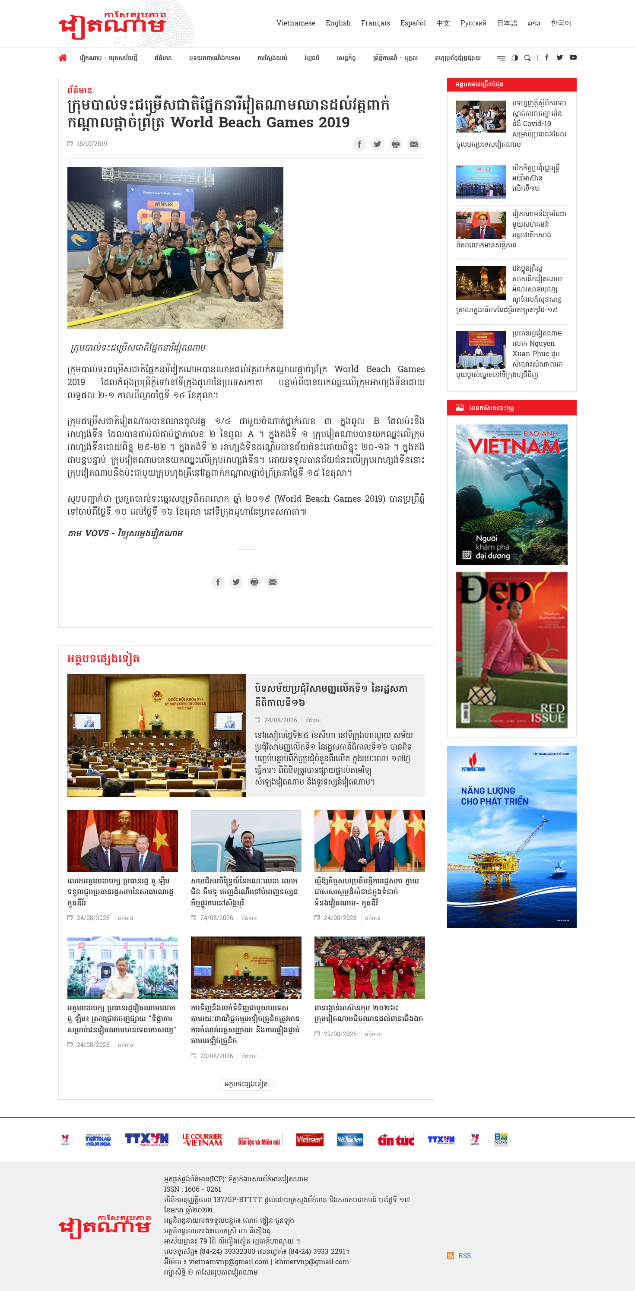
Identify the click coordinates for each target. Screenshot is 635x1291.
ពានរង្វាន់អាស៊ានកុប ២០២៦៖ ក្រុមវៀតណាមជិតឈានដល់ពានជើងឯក (368, 1014)
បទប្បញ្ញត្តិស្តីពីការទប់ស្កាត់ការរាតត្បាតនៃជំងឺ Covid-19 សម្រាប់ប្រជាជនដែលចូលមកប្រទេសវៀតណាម (511, 124)
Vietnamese (295, 24)
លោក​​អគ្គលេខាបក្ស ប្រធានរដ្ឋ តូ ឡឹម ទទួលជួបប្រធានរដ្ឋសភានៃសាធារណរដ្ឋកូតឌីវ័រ (120, 892)
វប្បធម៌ (312, 58)
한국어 (561, 24)
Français (375, 24)
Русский (473, 24)
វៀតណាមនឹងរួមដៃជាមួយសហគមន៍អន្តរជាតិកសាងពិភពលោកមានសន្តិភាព (511, 230)
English (338, 24)
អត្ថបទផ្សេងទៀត (103, 659)
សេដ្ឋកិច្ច (346, 58)
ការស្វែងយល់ (272, 58)
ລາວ (534, 24)
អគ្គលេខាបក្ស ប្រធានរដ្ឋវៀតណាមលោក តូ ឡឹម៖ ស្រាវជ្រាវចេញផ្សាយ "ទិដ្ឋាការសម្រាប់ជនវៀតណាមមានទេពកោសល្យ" (121, 1019)
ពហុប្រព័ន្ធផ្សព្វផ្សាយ (458, 58)
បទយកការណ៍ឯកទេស (214, 58)
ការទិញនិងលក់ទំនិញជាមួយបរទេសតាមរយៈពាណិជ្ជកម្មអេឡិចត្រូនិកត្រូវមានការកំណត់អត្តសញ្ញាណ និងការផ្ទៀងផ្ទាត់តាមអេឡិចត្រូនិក (245, 1025)
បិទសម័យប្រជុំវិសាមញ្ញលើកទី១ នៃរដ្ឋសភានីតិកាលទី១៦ (331, 697)
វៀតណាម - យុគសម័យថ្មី (108, 58)
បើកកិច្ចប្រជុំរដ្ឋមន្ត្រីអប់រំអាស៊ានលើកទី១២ (536, 178)
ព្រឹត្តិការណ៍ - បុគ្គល (395, 58)
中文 (443, 24)
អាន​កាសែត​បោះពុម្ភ (492, 408)
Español (413, 24)
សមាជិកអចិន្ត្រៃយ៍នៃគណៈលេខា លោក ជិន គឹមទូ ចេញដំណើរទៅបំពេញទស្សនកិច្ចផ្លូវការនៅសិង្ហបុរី (244, 892)
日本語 (507, 24)
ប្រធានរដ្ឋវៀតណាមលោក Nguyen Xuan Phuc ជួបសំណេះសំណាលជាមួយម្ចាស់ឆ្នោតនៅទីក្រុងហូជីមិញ (509, 354)
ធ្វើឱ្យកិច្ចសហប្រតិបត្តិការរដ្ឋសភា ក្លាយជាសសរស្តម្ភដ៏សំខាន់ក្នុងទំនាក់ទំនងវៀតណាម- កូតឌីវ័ (366, 892)
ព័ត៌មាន (163, 58)
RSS (464, 1256)
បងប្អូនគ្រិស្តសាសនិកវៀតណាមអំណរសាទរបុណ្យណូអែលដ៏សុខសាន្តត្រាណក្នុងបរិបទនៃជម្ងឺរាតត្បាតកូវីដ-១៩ (509, 290)
